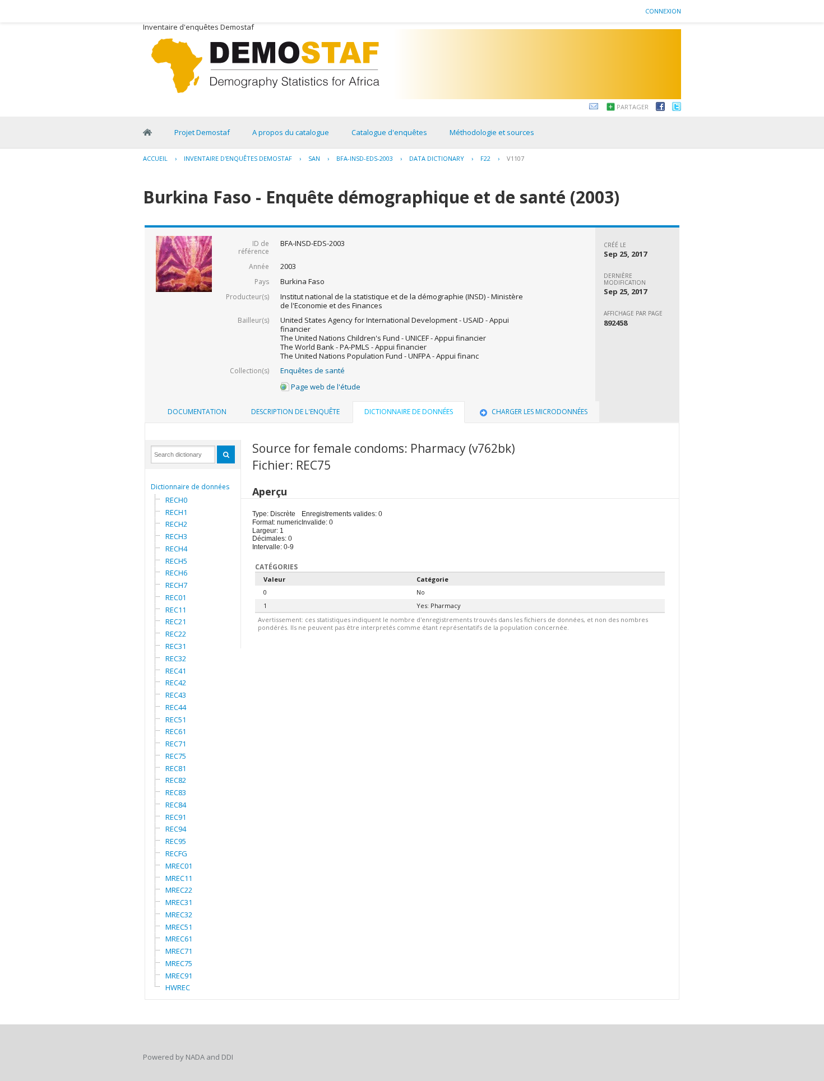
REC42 (175, 682)
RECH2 (176, 523)
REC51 (175, 719)
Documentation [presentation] (197, 411)
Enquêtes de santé (312, 370)
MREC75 (178, 963)
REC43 (175, 694)
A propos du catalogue (290, 132)
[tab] (197, 412)
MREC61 (178, 938)
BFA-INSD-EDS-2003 (364, 158)
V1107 (515, 158)
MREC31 (178, 902)
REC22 (175, 633)
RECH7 (176, 585)
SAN (314, 158)
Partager (633, 107)
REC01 (175, 597)
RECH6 (176, 572)
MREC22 (178, 889)
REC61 (175, 731)
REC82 (175, 780)
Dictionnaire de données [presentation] (408, 411)
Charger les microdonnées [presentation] (539, 411)
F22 (485, 158)
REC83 (175, 792)
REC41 (175, 670)
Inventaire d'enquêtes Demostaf (238, 158)
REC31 (175, 646)
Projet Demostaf (202, 132)
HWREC (177, 987)
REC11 (175, 609)
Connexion (663, 11)
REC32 (175, 658)
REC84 (175, 804)
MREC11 (178, 878)
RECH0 (176, 499)
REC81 (175, 768)
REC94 (175, 828)
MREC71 (178, 951)
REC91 (175, 817)
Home (147, 132)
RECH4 (176, 548)
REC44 (175, 707)
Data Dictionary (436, 158)
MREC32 (178, 914)
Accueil (155, 158)
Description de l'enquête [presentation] (295, 411)
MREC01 (178, 865)
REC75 (175, 755)
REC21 (175, 621)
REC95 (175, 841)
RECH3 (176, 536)
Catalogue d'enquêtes (389, 132)
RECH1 (176, 512)
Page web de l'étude (324, 387)
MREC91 (178, 975)
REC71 (175, 743)
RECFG (176, 853)
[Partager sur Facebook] (660, 108)
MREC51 (178, 926)
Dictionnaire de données (190, 486)
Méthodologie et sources (492, 132)
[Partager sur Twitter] (676, 108)
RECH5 (176, 560)
